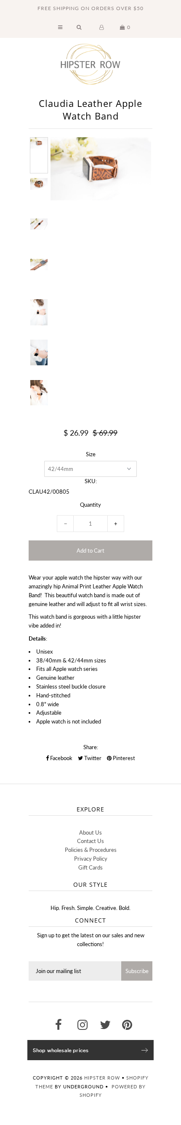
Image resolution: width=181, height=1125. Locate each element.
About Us (90, 832)
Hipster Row (102, 1077)
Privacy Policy (90, 858)
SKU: (91, 481)
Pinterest (123, 758)
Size (91, 454)
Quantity (90, 504)
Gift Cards (90, 867)
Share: (90, 747)
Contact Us (90, 841)
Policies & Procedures (91, 849)
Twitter (92, 758)
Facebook (60, 758)
